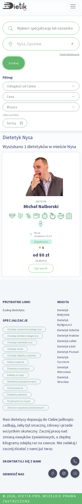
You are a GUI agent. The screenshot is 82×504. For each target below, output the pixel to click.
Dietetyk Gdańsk (68, 330)
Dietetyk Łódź (66, 346)
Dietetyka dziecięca (18, 368)
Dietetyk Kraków (68, 335)
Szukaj (14, 63)
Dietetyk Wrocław (63, 379)
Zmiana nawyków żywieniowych (25, 407)
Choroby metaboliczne (19, 342)
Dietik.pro (29, 496)
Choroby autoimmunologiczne (24, 329)
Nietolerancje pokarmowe (21, 381)
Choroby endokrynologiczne (22, 335)
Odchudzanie (15, 388)
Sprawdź (41, 268)
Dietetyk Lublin (67, 341)
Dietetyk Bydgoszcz (64, 322)
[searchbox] (46, 28)
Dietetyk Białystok (63, 312)
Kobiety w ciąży (15, 375)
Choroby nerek (15, 348)
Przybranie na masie (18, 401)
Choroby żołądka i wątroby (21, 355)
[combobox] (41, 28)
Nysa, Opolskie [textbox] (45, 43)
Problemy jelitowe (17, 394)
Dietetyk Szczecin (63, 359)
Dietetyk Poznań (68, 352)
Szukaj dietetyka (13, 310)
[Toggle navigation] (73, 6)
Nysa (43, 234)
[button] (52, 473)
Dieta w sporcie (15, 362)
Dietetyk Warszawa (64, 369)
